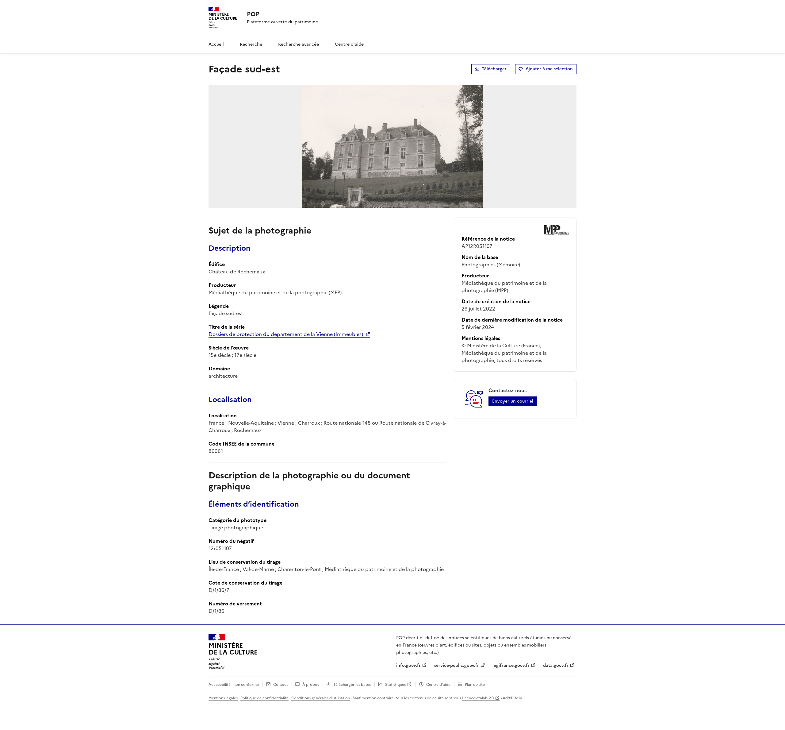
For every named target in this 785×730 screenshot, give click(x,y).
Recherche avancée (298, 44)
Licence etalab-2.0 (478, 698)
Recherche (251, 44)
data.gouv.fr (556, 665)
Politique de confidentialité (264, 698)
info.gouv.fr (408, 665)
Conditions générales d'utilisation (320, 698)
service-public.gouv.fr (456, 665)
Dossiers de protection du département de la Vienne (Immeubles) (286, 334)
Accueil (216, 44)
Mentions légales (223, 698)
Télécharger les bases (352, 684)
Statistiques (395, 684)
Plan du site (475, 684)
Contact (280, 684)
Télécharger (494, 69)
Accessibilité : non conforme (234, 684)
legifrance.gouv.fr (511, 665)
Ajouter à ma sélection (549, 69)
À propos (310, 684)
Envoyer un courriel (512, 401)
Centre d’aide (438, 684)
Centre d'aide (349, 44)
